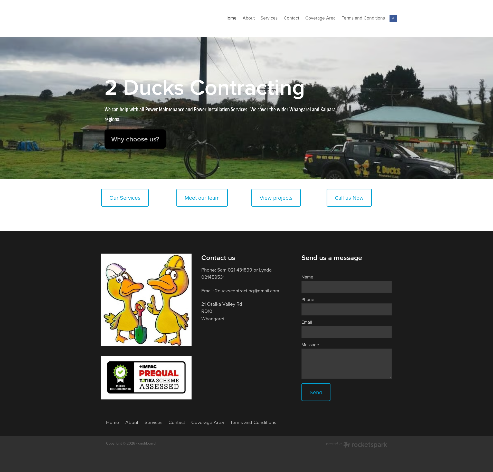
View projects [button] (276, 197)
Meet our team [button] (202, 197)
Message (310, 344)
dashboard (147, 443)
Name (307, 277)
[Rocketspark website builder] (356, 445)
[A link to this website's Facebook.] (393, 18)
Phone (307, 299)
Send (316, 392)
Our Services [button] (124, 197)
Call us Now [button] (349, 197)
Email (306, 322)
